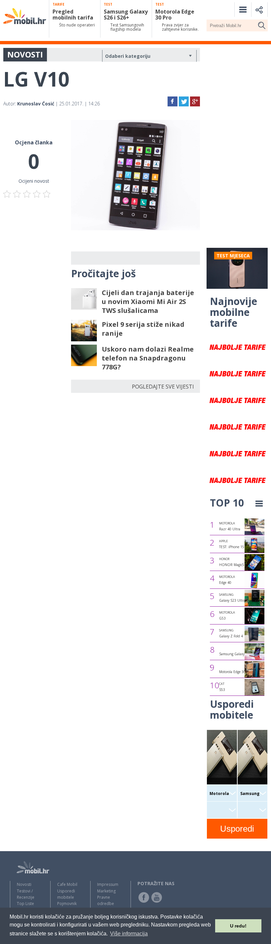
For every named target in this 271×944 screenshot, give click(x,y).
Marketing (106, 891)
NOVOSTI (25, 54)
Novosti (24, 884)
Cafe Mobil (67, 884)
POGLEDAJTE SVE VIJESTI (163, 386)
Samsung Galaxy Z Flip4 (237, 654)
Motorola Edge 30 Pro (235, 671)
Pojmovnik (67, 903)
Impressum (107, 884)
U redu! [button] (238, 925)
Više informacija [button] (129, 933)
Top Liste (25, 903)
